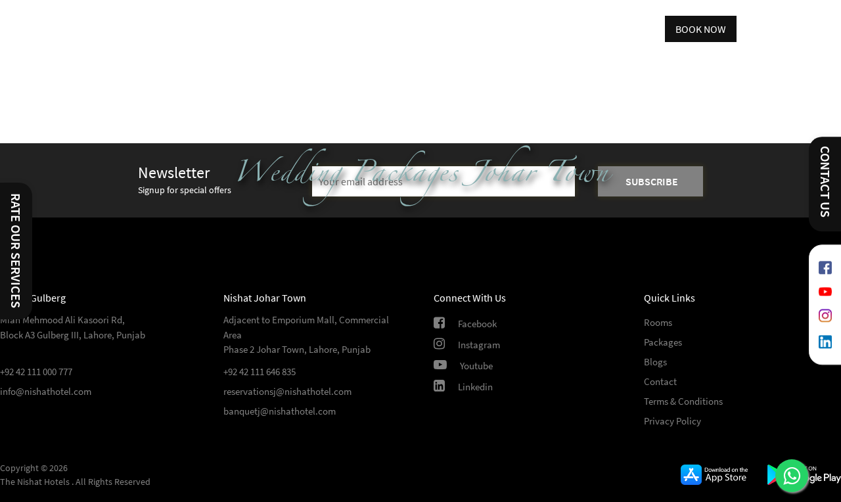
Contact (660, 381)
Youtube (476, 365)
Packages (663, 342)
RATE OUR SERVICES (16, 250)
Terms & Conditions (683, 401)
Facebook (477, 323)
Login (642, 28)
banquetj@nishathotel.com (279, 411)
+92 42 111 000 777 (36, 371)
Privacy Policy (672, 421)
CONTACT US (825, 181)
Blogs (655, 361)
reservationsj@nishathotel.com (287, 391)
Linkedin (475, 386)
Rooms (658, 322)
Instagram (479, 344)
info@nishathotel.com (45, 391)
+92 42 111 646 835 (259, 371)
